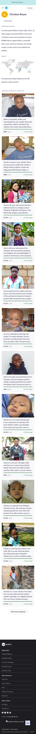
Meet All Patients (7, 654)
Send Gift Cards (6, 666)
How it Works (6, 683)
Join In (21, 2)
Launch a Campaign (8, 662)
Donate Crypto (6, 670)
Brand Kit (5, 696)
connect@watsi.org (13, 716)
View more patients (18, 612)
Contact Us (5, 708)
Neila (20, 40)
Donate (30, 8)
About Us (5, 679)
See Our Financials (7, 691)
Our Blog (4, 704)
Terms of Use (14, 729)
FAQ (3, 687)
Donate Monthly (7, 658)
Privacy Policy (5, 729)
